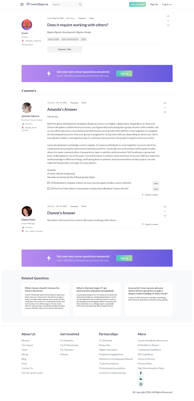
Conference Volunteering (112, 372)
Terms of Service (146, 358)
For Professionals (69, 345)
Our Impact (27, 345)
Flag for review (150, 194)
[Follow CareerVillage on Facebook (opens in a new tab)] (140, 374)
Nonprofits (104, 345)
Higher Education (108, 349)
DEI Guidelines (145, 354)
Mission (26, 340)
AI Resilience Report (148, 345)
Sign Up (154, 4)
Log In (165, 4)
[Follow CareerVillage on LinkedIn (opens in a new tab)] (140, 379)
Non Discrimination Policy (151, 368)
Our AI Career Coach (32, 372)
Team (24, 349)
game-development (70, 39)
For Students (67, 340)
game (83, 39)
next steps (89, 177)
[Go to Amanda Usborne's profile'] (27, 109)
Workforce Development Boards (116, 358)
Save (156, 183)
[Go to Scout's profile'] (27, 26)
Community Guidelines (149, 349)
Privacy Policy (145, 363)
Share (91, 18)
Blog (24, 358)
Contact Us (27, 368)
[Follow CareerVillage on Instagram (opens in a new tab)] (140, 385)
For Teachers (67, 349)
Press (24, 363)
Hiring (25, 354)
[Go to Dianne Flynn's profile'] (27, 212)
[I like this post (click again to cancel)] (168, 16)
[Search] (80, 4)
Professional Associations (112, 368)
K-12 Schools (105, 340)
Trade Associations (109, 363)
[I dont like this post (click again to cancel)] (168, 25)
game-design (53, 39)
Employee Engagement (111, 354)
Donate (64, 354)
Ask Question (138, 4)
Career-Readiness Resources (153, 340)
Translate (82, 18)
